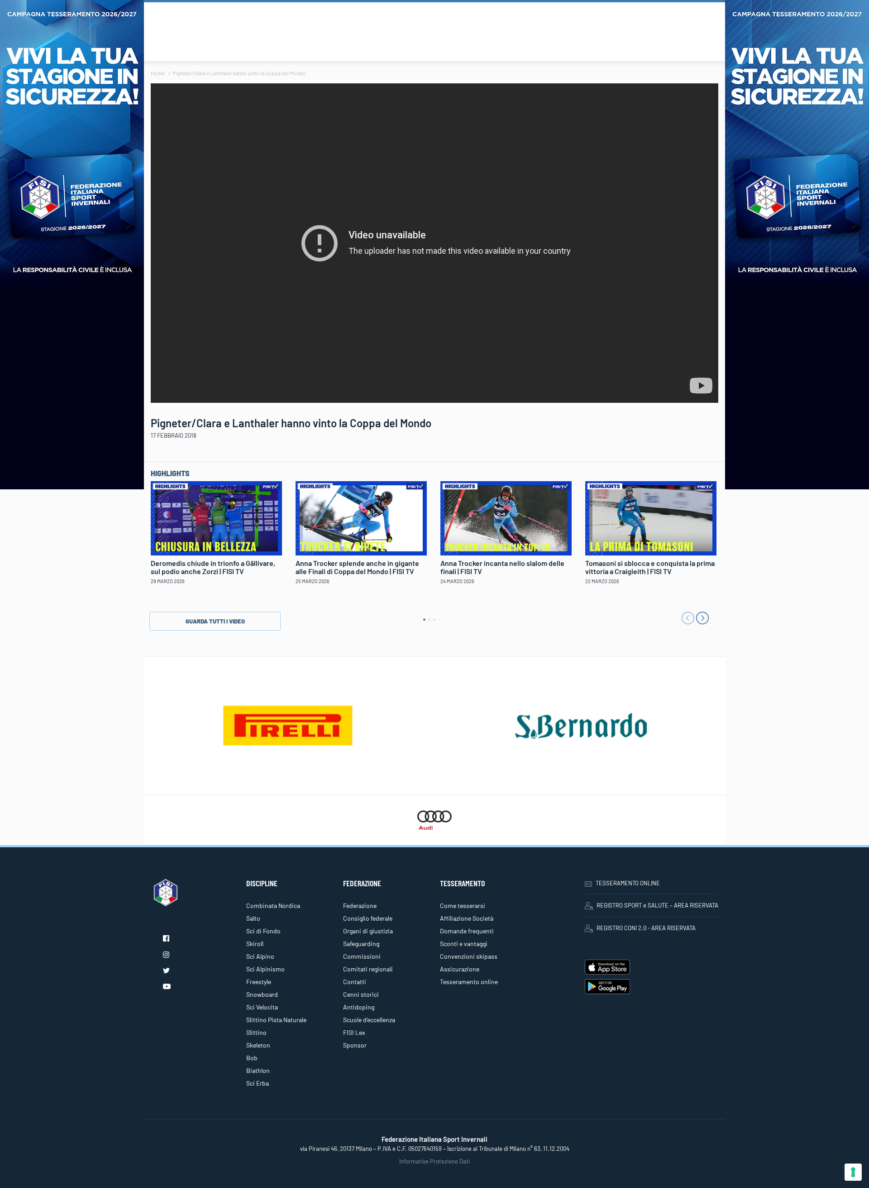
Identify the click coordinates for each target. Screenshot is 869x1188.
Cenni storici (361, 994)
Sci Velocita (262, 1007)
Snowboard (262, 994)
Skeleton (258, 1045)
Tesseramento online (469, 981)
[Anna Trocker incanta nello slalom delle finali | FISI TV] (506, 517)
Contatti (354, 981)
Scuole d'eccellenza (369, 1020)
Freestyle (258, 981)
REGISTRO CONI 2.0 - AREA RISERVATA (646, 928)
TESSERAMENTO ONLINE (628, 883)
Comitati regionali (368, 969)
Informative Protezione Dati (434, 1161)
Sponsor (355, 1045)
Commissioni (362, 956)
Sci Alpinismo (265, 969)
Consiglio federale (367, 918)
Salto (253, 918)
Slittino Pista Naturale (276, 1020)
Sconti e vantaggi (463, 943)
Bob (252, 1058)
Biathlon (258, 1070)
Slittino (256, 1032)
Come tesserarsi (462, 905)
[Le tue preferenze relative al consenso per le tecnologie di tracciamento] (853, 1172)
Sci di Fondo (263, 931)
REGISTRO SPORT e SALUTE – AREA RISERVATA (657, 905)
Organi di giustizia (368, 931)
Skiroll (254, 943)
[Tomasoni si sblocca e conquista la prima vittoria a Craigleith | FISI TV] (650, 517)
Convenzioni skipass (468, 956)
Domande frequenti (467, 931)
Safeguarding (361, 943)
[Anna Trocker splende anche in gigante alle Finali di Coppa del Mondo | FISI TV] (361, 517)
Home (158, 73)
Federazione (360, 905)
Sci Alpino (260, 956)
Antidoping (358, 1007)
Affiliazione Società (466, 918)
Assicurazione (459, 969)
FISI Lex (354, 1032)
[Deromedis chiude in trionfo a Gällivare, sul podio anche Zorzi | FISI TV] (216, 517)
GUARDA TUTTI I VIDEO (215, 621)
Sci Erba (257, 1083)
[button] (424, 619)
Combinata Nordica (273, 905)
